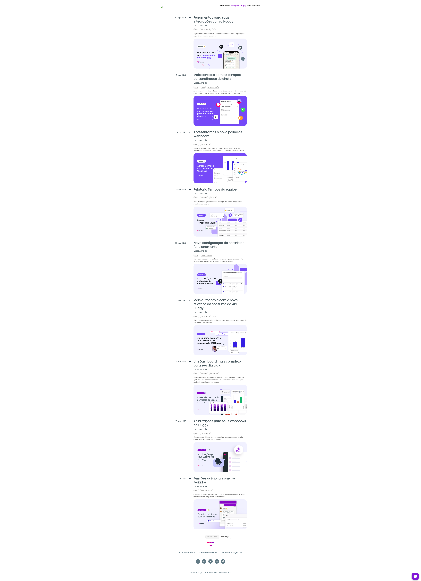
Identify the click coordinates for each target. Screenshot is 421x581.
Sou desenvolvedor (208, 552)
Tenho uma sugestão (232, 552)
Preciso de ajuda (187, 552)
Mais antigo (225, 537)
